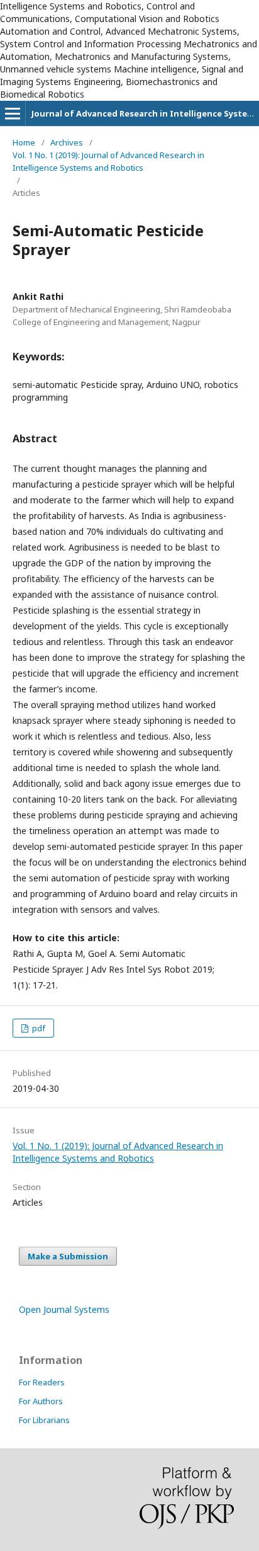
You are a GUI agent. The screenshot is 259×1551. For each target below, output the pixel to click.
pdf (37, 1028)
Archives (66, 142)
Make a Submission (68, 1256)
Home (24, 142)
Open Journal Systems (64, 1309)
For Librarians (44, 1420)
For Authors (41, 1401)
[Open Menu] (12, 113)
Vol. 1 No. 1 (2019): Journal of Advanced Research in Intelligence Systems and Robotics (108, 161)
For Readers (42, 1382)
